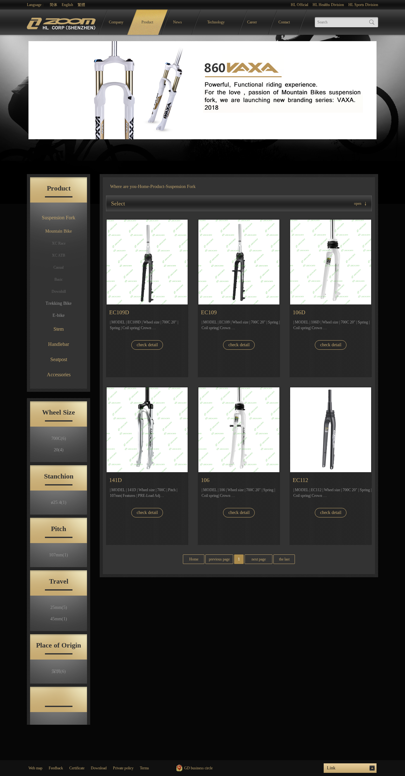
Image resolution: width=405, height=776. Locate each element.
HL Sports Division (363, 5)
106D (299, 312)
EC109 (209, 312)
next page (259, 559)
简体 (53, 5)
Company (116, 22)
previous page (219, 559)
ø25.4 (58, 502)
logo (62, 22)
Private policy (123, 768)
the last (284, 559)
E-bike (59, 315)
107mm (58, 555)
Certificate (76, 768)
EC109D (119, 312)
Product (147, 22)
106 (205, 480)
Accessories (59, 374)
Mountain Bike (58, 231)
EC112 (300, 480)
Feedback (56, 768)
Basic (58, 279)
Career (252, 22)
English (67, 5)
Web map (35, 768)
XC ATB (58, 255)
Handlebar (58, 344)
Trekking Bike (59, 303)
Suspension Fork (58, 217)
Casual (58, 267)
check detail (147, 344)
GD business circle (198, 768)
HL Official (299, 5)
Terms (144, 768)
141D (115, 480)
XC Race (58, 243)
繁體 (81, 5)
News (177, 22)
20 (59, 449)
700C (58, 438)
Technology (216, 22)
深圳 (59, 671)
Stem (58, 329)
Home (143, 186)
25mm (58, 607)
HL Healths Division (328, 5)
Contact (284, 22)
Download (99, 768)
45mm (58, 618)
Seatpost (58, 359)
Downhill (59, 291)
